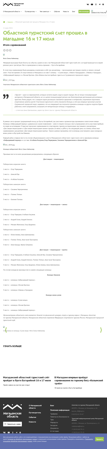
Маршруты (54, 422)
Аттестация (54, 431)
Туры (52, 419)
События (57, 11)
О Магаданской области (35, 406)
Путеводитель (35, 412)
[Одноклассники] (7, 50)
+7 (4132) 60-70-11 (78, 429)
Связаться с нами (14, 424)
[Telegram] (10, 50)
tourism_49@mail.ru (78, 411)
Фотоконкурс (84, 11)
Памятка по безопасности (59, 417)
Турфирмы (54, 414)
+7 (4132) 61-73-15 (78, 432)
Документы (54, 428)
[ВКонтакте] (4, 50)
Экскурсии (53, 425)
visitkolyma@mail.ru (78, 426)
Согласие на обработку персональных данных (22, 439)
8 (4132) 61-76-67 (78, 414)
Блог (73, 11)
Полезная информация (59, 410)
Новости (66, 11)
